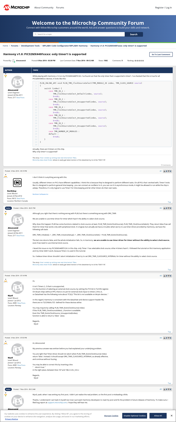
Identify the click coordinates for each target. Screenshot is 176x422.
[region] (88, 416)
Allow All (158, 415)
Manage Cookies (111, 415)
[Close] (172, 416)
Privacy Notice (11, 419)
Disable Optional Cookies (135, 415)
